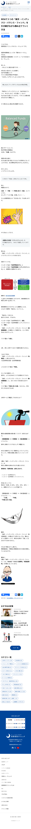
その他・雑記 (19, 670)
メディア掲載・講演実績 (6, 782)
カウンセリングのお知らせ (20, 667)
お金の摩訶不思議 (6, 667)
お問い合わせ (4, 805)
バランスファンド (13, 15)
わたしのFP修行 (6, 684)
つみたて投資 (6, 674)
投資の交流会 (4, 791)
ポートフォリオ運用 (7, 677)
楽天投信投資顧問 (10, 295)
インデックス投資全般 (22, 663)
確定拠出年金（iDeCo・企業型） (9, 698)
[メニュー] (29, 2)
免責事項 (19, 816)
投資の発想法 (18, 688)
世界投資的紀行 (17, 684)
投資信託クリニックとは (7, 785)
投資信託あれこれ (6, 691)
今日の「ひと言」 (6, 688)
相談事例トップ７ (4, 761)
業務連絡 (14, 695)
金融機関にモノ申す (18, 701)
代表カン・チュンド (6, 776)
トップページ (3, 7)
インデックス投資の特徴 (7, 798)
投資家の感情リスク (20, 691)
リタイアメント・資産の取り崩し (9, 681)
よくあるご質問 (5, 801)
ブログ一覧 (15, 648)
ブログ (9, 7)
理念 (2, 788)
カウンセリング (5, 758)
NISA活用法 (4, 15)
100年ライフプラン (7, 660)
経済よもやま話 (6, 701)
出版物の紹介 (4, 779)
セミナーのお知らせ (7, 670)
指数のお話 (5, 695)
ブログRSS (4, 794)
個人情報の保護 (13, 816)
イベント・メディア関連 (7, 663)
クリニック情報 (5, 808)
